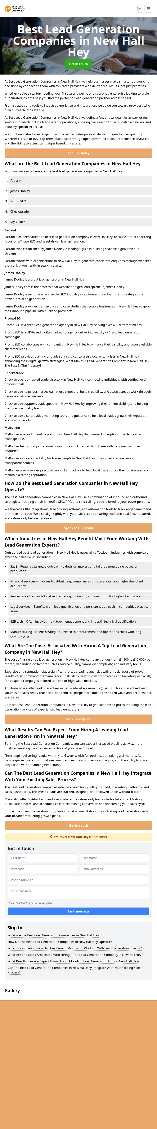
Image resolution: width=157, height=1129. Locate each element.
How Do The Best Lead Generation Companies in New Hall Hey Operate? (60, 942)
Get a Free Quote (78, 719)
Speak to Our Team (78, 528)
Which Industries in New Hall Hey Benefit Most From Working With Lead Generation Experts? (75, 948)
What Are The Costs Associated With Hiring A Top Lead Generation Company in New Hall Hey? (75, 955)
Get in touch (78, 64)
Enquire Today (78, 153)
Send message (78, 911)
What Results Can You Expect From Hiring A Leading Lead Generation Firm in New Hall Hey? (73, 961)
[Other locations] (139, 9)
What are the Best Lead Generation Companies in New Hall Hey (53, 935)
